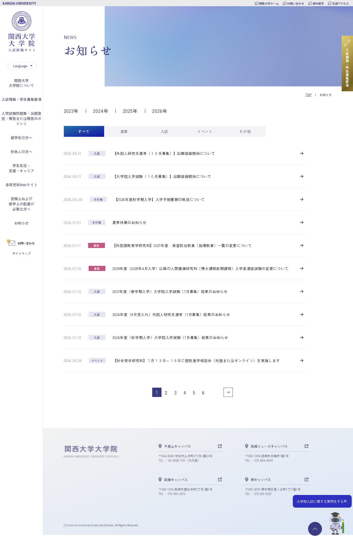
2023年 (71, 110)
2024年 (101, 110)
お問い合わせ (295, 3)
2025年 (130, 110)
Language (20, 66)
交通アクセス (340, 3)
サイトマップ (21, 253)
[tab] (84, 131)
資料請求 (318, 3)
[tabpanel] (185, 274)
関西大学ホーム (269, 3)
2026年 (159, 110)
